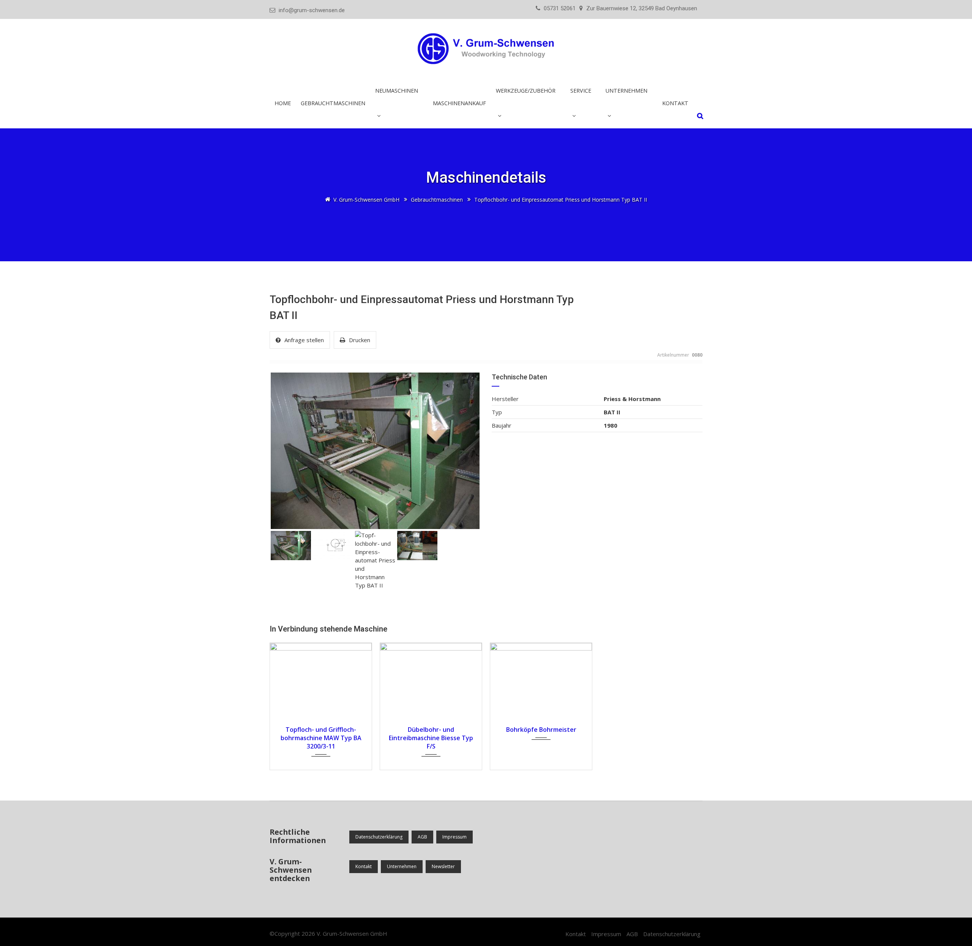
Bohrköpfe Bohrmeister (541, 729)
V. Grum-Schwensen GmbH (352, 933)
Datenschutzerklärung (378, 837)
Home (283, 103)
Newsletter (443, 866)
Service (580, 90)
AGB (422, 837)
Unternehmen (402, 866)
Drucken (359, 340)
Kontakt (675, 103)
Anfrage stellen (304, 340)
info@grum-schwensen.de (312, 10)
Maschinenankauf (459, 103)
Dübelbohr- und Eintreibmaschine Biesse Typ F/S (431, 737)
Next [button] (464, 451)
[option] (375, 450)
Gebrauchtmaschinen (333, 103)
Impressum (454, 837)
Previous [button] (286, 451)
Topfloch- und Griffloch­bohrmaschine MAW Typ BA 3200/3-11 (321, 737)
